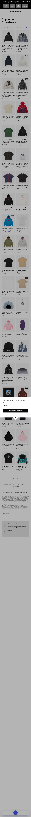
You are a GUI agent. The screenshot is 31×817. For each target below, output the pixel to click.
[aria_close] (15, 417)
